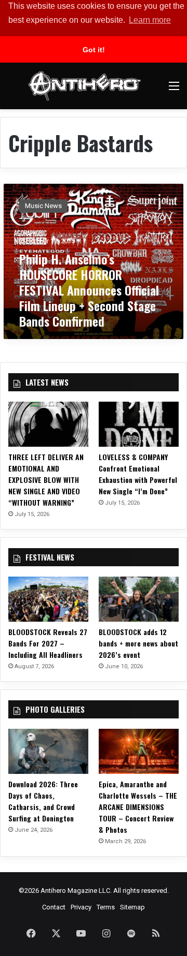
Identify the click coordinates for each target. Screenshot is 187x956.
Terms (106, 907)
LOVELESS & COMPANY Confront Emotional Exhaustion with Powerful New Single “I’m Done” (138, 473)
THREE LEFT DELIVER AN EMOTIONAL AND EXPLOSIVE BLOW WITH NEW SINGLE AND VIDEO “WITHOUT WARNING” (46, 479)
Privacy (81, 907)
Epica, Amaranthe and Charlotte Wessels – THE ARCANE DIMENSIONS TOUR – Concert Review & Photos (138, 806)
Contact (53, 907)
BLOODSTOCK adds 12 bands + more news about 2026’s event (138, 643)
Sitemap (132, 907)
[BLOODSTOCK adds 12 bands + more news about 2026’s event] (139, 599)
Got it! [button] (94, 50)
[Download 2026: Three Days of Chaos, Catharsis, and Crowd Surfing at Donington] (48, 751)
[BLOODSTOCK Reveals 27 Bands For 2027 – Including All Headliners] (48, 599)
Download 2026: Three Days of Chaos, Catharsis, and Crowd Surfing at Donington (43, 800)
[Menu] (174, 89)
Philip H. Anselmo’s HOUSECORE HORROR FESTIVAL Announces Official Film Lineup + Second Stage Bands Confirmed (89, 289)
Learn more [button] (150, 20)
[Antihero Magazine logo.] (84, 86)
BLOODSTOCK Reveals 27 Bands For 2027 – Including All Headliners (47, 643)
